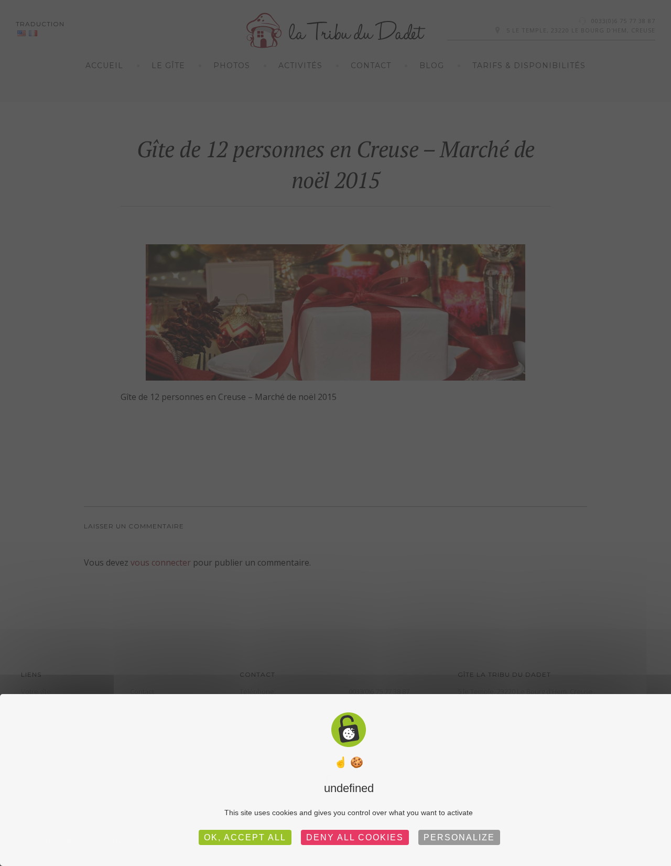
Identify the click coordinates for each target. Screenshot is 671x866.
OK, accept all (245, 837)
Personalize (459, 837)
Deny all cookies (355, 837)
